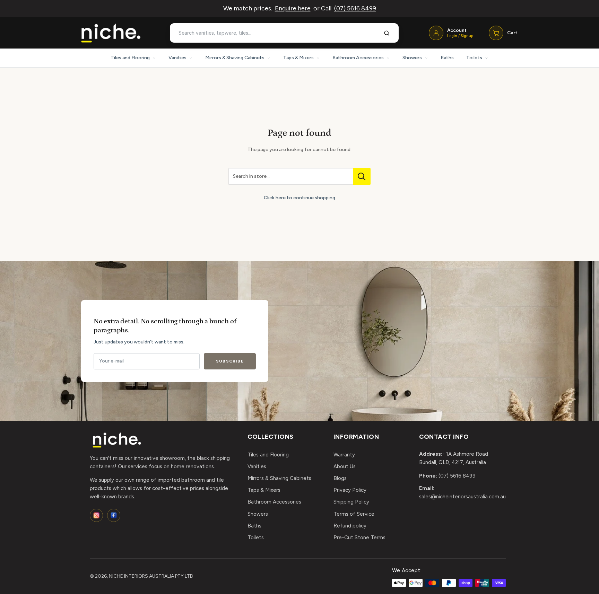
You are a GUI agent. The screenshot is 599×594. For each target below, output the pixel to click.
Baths (447, 58)
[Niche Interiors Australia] (111, 33)
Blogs (340, 478)
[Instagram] (96, 515)
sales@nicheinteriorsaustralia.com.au (462, 496)
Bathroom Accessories (358, 58)
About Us (344, 466)
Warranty (344, 455)
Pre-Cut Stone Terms (359, 537)
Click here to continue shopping (299, 198)
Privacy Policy (349, 490)
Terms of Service (353, 514)
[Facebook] (113, 515)
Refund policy (349, 526)
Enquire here (293, 8)
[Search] (387, 33)
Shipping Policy (351, 502)
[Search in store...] (362, 176)
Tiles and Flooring (130, 58)
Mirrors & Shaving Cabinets (234, 58)
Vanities (177, 58)
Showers (412, 58)
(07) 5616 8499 (355, 8)
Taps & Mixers (298, 58)
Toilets (474, 58)
